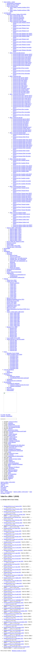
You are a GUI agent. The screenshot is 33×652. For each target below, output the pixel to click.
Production (9, 375)
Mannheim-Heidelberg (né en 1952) (15, 299)
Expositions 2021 (14, 362)
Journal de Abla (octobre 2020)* (21, 90)
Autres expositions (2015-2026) (14, 354)
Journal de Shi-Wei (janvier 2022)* (21, 119)
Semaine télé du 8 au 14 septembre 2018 (14, 602)
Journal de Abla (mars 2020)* (20, 80)
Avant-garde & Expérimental (14, 269)
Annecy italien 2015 (15, 324)
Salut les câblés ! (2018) (15, 234)
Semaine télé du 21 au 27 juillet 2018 (13, 583)
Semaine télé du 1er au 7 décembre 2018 (13, 635)
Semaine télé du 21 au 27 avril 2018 (12, 547)
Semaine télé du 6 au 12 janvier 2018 (13, 506)
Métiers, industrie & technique (15, 464)
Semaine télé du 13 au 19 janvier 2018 (13, 509)
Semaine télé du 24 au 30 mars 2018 (12, 536)
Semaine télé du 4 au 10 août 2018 (12, 588)
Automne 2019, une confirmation (18, 259)
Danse (9, 443)
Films (5, 249)
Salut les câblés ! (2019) (15, 236)
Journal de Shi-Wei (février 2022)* (21, 120)
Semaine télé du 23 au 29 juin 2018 (12, 572)
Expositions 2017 (14, 358)
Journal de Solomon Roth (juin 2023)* (22, 143)
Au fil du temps (7, 13)
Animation (10, 423)
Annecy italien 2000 (15, 313)
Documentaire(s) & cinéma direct (17, 445)
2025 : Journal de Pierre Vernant (17, 186)
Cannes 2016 (13, 291)
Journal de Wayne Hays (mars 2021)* (22, 98)
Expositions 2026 (14, 368)
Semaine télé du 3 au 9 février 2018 (12, 517)
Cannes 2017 (13, 292)
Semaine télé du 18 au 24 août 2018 (12, 594)
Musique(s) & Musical (14, 467)
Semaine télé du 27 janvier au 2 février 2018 (14, 514)
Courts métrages (12, 442)
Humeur (11, 460)
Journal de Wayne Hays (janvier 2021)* (22, 95)
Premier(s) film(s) (13, 471)
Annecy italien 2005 (15, 318)
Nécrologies (11, 468)
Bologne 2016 (13, 331)
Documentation (7, 382)
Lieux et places (10, 389)
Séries (9, 472)
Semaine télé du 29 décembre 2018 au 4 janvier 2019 (16, 646)
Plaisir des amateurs (12, 470)
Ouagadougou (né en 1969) (13, 305)
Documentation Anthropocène (17, 277)
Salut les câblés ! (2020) (15, 237)
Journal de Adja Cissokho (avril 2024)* (22, 167)
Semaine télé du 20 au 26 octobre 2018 (13, 619)
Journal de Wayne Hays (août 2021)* (22, 105)
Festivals (6, 278)
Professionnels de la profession (14, 380)
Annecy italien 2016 (15, 325)
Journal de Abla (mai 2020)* (20, 83)
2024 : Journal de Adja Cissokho (18, 159)
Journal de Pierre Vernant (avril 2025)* (22, 194)
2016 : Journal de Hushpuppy (17, 18)
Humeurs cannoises (14, 282)
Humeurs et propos (11, 243)
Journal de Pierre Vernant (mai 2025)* (22, 196)
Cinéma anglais (11, 435)
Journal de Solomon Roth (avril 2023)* (22, 141)
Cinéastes (11, 432)
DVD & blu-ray (12, 447)
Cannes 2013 (13, 287)
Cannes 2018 (13, 294)
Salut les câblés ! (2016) (15, 232)
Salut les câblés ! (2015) (15, 230)
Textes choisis (10, 244)
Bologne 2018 (13, 333)
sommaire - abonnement (6, 416)
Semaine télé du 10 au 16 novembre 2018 (14, 627)
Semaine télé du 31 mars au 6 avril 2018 (13, 539)
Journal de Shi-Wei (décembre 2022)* (22, 131)
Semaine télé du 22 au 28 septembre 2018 (14, 608)
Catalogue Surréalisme (15, 386)
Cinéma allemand (13, 434)
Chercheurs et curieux (12, 430)
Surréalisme (11, 476)
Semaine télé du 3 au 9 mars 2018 (12, 528)
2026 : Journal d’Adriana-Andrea (18, 212)
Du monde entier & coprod (15, 446)
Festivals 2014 (13, 343)
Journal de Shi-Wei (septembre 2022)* (22, 127)
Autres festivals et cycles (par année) (15, 339)
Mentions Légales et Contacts (19, 650)
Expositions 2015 (14, 355)
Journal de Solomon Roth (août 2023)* (22, 146)
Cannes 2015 (13, 289)
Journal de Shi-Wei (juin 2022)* (20, 125)
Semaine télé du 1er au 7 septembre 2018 (14, 600)
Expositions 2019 (14, 361)
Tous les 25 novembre (15, 256)
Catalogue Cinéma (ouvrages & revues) (19, 384)
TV (9, 479)
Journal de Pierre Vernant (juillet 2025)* (22, 198)
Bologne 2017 (13, 332)
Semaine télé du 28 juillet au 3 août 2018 (13, 586)
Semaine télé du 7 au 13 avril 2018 (12, 542)
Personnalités (7, 248)
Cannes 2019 (13, 295)
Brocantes (9, 387)
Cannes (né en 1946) (12, 281)
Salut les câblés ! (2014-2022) (14, 227)
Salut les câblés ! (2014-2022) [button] (8, 482)
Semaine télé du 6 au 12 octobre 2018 (13, 613)
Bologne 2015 (13, 329)
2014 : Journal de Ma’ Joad (16, 15)
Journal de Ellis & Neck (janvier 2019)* (22, 54)
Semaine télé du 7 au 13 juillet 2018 (12, 577)
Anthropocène (10, 273)
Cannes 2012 (13, 285)
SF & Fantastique (12, 474)
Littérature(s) (12, 461)
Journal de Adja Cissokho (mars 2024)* (22, 165)
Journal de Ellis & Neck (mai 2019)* (22, 59)
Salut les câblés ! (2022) (15, 240)
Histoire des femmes (15, 267)
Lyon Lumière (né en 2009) (13, 338)
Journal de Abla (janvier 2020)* (20, 77)
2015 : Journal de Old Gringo (17, 17)
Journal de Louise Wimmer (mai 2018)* (22, 33)
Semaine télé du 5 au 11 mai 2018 (12, 553)
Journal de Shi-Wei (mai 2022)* (20, 124)
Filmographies (10, 390)
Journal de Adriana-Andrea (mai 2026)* (22, 225)
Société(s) (9, 270)
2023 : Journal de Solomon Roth (18, 132)
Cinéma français (13, 436)
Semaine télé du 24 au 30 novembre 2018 (14, 633)
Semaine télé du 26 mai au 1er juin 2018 (13, 561)
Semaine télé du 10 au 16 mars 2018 (12, 531)
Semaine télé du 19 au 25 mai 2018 (12, 558)
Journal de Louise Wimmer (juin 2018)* (22, 35)
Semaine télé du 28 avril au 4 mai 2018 (13, 550)
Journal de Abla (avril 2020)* (20, 81)
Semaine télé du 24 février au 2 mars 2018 (14, 525)
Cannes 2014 (13, 288)
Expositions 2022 (14, 364)
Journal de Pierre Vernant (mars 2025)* (22, 193)
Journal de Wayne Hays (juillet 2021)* (22, 103)
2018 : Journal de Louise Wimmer (18, 21)
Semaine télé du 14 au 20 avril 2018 (12, 544)
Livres (8, 371)
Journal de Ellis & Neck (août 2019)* (22, 64)
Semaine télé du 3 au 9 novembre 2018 (13, 624)
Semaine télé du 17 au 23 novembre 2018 (14, 630)
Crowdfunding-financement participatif (19, 378)
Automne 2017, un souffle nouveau (18, 258)
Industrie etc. (7, 373)
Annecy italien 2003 (15, 316)
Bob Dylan (9, 252)
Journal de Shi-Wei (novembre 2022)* (22, 130)
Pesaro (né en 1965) (11, 303)
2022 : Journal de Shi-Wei (16, 117)
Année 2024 (13, 266)
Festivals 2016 (13, 346)
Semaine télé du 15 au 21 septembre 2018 (14, 605)
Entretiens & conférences (15, 449)
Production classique (15, 376)
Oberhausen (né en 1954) (13, 300)
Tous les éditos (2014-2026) (13, 245)
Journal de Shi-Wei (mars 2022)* (21, 121)
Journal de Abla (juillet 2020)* (20, 86)
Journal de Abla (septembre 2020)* (21, 88)
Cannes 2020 (13, 296)
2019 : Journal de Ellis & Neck (17, 52)
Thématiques (7, 251)
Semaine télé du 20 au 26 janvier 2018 (13, 511)
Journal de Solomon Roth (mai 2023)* (22, 142)
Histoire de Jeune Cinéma (13, 4)
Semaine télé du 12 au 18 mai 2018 (12, 555)
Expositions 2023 (14, 365)
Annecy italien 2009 (15, 321)
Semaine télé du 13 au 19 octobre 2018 (13, 616)
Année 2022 (13, 265)
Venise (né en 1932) (11, 280)
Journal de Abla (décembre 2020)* (21, 92)
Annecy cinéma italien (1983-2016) (15, 311)
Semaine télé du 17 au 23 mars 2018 (12, 533)
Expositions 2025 (14, 367)
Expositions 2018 (14, 360)
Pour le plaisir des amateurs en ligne (15, 241)
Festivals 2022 (13, 350)
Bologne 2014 (13, 328)
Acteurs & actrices (13, 421)
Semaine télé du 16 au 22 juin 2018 (12, 569)
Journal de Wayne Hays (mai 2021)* (22, 101)
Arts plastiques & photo (14, 427)
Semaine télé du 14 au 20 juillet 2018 (13, 580)
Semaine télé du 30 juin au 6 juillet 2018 (13, 575)
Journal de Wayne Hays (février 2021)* (22, 97)
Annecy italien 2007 (15, 320)
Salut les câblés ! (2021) (15, 238)
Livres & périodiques (9, 369)
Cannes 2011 (13, 284)
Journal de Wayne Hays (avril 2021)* (22, 99)
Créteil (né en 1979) (11, 306)
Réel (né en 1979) (11, 307)
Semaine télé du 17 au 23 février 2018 (13, 522)
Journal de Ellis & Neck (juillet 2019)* (22, 62)
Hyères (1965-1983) (12, 302)
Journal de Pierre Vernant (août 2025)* (22, 200)
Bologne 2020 (13, 336)
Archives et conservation (14, 425)
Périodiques (9, 372)
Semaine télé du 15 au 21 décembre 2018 (14, 641)
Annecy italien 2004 (15, 317)
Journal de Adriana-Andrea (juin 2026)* (22, 226)
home (2, 491)
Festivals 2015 (13, 344)
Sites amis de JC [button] (5, 483)
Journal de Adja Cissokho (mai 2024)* (22, 168)
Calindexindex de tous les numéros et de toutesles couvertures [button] (5, 487)
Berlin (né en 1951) (11, 298)
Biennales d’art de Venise (13, 353)
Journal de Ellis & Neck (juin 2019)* (22, 61)
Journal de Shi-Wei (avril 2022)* (21, 123)
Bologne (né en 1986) (12, 327)
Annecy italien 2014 (15, 322)
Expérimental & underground (16, 450)
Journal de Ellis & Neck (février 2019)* (22, 55)
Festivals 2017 (13, 347)
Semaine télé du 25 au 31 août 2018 (12, 597)
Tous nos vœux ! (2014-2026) (14, 247)
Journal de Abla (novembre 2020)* (21, 91)
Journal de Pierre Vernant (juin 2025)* (22, 197)
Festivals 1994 (13, 340)
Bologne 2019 (13, 335)
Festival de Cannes (13, 453)
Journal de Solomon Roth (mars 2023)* (22, 139)
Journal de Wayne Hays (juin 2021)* (22, 102)
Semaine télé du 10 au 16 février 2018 (13, 520)
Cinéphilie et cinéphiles (14, 441)
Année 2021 (13, 263)
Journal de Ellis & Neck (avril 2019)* (22, 58)
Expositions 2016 (14, 357)
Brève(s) (11, 428)
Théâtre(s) (10, 478)
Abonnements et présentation (14, 3)
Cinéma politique (13, 439)
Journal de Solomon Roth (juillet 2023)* (22, 145)
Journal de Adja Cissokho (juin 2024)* (22, 170)
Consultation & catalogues (13, 383)
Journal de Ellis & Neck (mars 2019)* (22, 57)
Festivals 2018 (13, 349)
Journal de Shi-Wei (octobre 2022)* (21, 128)
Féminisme (9, 254)
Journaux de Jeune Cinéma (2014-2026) (16, 14)
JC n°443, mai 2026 (5, 414)
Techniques (9, 379)
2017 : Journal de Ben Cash (16, 19)
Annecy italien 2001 (15, 314)
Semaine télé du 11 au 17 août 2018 (12, 591)
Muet (9, 465)
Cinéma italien (12, 438)
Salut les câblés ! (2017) (15, 233)
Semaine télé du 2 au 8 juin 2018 (12, 564)
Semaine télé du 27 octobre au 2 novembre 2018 (15, 622)
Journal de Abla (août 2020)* (20, 87)
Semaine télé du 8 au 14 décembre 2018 (13, 638)
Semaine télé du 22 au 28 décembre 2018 (14, 644)
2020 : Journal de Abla (15, 76)
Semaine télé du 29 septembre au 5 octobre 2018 (15, 611)
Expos (5, 351)
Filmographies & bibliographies (15, 456)
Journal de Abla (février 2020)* (20, 79)
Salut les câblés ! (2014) (15, 229)
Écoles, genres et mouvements (14, 271)
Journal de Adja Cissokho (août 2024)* (22, 174)
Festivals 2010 (13, 342)
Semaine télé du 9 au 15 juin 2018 (12, 566)
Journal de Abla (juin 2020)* (20, 84)
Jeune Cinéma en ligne (12, 6)
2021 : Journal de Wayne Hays (17, 94)
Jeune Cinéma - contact (9, 2)
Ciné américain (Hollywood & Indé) (17, 431)
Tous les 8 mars (13, 255)
